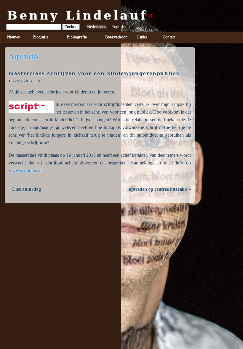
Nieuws (13, 37)
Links (142, 37)
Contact (169, 37)
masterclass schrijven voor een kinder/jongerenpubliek (94, 73)
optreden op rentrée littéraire (158, 189)
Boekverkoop (116, 37)
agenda (24, 57)
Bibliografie (77, 37)
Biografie (40, 37)
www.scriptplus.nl (26, 170)
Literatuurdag (26, 189)
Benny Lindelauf (77, 15)
